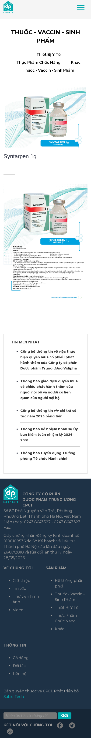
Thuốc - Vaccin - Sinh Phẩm (48, 70)
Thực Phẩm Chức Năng (38, 62)
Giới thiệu (22, 580)
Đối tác (19, 666)
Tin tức (19, 588)
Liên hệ (19, 673)
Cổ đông (21, 658)
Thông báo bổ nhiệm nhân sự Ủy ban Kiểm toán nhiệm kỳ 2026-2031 (49, 434)
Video (18, 610)
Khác (75, 62)
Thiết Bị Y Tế (48, 54)
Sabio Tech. (14, 696)
